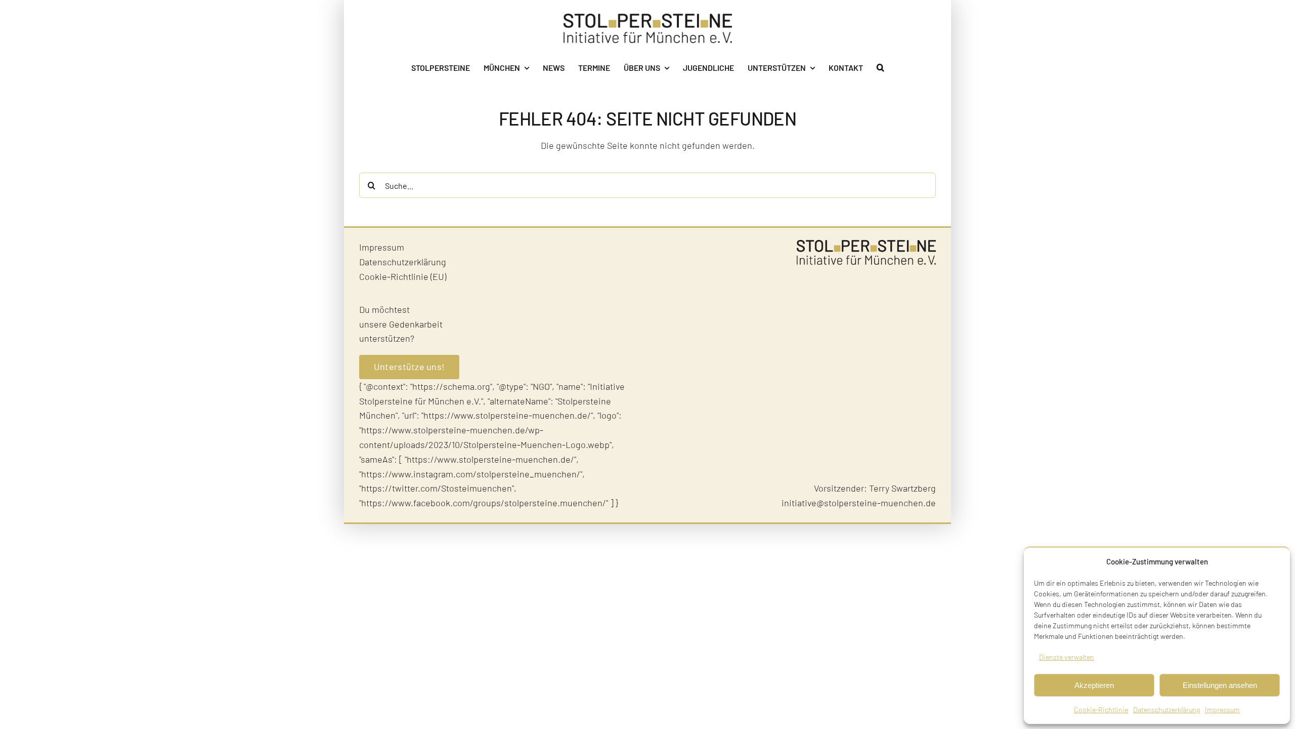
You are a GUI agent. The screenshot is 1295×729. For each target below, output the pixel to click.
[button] (880, 67)
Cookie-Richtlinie (1101, 709)
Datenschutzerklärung (1166, 709)
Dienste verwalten (1066, 657)
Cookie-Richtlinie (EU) (402, 276)
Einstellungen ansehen (1220, 685)
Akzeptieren (1094, 685)
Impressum (1222, 709)
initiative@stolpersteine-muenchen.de (859, 502)
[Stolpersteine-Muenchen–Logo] (648, 18)
